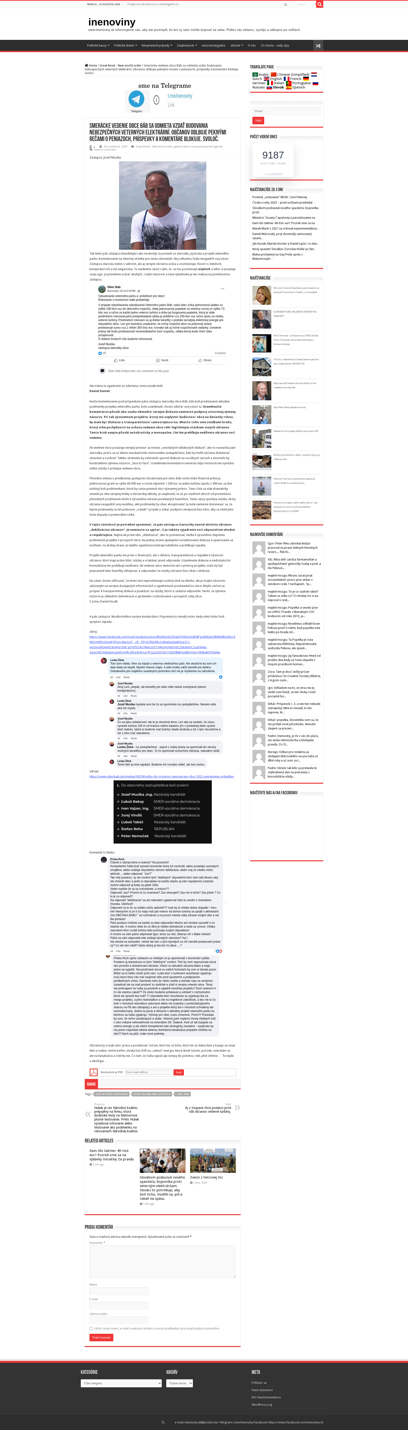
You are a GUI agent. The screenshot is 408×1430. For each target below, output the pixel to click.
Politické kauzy (96, 45)
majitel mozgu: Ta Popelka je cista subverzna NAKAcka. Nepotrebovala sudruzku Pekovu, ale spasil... (292, 644)
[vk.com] (292, 4)
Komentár (97, 1243)
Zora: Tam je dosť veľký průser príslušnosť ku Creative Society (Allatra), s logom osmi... (294, 676)
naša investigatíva (213, 45)
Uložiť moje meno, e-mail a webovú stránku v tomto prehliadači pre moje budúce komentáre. (157, 1328)
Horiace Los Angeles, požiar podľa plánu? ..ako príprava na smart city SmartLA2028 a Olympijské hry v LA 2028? (296, 507)
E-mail (93, 1299)
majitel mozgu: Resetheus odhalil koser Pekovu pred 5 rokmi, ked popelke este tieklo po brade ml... (294, 628)
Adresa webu (98, 1314)
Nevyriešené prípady (155, 45)
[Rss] (286, 4)
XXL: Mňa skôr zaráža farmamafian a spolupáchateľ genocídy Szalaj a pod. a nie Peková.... (294, 564)
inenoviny (112, 22)
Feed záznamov (262, 1390)
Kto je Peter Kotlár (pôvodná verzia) (290, 407)
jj (94, 146)
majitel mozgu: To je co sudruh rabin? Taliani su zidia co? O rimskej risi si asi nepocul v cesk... (293, 596)
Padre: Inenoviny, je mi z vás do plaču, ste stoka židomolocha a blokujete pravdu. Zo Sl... (293, 740)
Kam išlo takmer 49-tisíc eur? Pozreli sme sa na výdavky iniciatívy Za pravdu (111, 1155)
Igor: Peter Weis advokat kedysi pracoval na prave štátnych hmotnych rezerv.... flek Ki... (293, 548)
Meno (93, 1284)
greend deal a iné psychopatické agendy (198, 146)
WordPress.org (262, 1404)
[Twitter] (290, 4)
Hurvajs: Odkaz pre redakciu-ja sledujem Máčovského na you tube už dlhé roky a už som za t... (293, 756)
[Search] (319, 4)
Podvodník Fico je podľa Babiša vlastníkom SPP (296, 431)
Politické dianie (124, 45)
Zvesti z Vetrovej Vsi (206, 1177)
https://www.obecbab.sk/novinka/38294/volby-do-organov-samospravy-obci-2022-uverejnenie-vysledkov (161, 776)
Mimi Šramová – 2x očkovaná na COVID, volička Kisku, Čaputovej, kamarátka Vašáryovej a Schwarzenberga (296, 340)
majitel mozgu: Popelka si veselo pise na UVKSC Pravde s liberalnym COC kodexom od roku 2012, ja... (293, 612)
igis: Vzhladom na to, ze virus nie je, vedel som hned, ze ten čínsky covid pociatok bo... (291, 692)
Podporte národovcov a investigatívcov (153, 4)
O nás (252, 45)
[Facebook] (166, 1422)
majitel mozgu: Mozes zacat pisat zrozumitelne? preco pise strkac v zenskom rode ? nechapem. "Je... (290, 580)
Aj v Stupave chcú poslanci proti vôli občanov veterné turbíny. (208, 1108)
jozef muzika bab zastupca (152, 1094)
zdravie (235, 45)
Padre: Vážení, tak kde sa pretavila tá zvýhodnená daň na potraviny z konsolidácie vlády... (292, 772)
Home (92, 65)
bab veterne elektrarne (112, 1094)
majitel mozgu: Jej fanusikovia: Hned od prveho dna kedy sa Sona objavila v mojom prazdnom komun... (294, 660)
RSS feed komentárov (266, 1397)
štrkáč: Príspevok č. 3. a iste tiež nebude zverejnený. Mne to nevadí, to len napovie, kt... (294, 708)
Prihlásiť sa (259, 1382)
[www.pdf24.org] (94, 1072)
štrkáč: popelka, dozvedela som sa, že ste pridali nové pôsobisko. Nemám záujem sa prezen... (293, 724)
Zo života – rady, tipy (275, 45)
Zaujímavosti (185, 45)
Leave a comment (105, 149)
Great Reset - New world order (120, 65)
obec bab (183, 1094)
